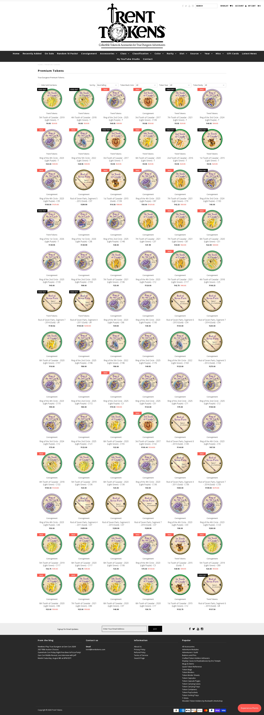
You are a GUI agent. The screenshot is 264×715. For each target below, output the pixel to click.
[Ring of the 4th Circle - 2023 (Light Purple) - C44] (52, 503)
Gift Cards (233, 53)
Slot (182, 53)
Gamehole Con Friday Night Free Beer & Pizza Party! (59, 652)
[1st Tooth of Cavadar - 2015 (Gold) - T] (180, 544)
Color (158, 53)
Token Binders (188, 672)
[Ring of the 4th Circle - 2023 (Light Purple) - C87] (148, 180)
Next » (131, 561)
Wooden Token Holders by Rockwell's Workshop (202, 701)
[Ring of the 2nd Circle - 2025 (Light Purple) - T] (116, 99)
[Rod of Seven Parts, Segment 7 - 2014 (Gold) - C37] (148, 503)
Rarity (170, 53)
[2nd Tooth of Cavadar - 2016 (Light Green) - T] (180, 139)
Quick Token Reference (192, 666)
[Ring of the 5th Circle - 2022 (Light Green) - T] (84, 139)
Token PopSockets (190, 692)
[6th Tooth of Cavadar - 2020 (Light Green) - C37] (116, 584)
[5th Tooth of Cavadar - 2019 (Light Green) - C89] (212, 544)
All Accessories (188, 646)
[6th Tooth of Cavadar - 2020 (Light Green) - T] (148, 139)
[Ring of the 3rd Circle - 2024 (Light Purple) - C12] (52, 422)
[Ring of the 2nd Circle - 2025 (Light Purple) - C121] (84, 422)
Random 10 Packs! (67, 53)
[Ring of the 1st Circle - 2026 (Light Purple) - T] (52, 220)
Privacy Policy (139, 649)
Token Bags (187, 669)
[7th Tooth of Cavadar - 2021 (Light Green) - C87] (180, 220)
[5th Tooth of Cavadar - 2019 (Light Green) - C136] (84, 463)
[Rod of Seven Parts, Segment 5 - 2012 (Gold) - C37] (84, 180)
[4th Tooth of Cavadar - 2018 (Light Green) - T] (84, 99)
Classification (140, 53)
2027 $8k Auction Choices (48, 649)
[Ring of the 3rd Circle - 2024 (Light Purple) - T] (212, 99)
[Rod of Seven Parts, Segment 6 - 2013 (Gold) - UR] (212, 584)
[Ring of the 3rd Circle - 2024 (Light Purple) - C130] (212, 180)
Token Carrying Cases (191, 684)
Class (123, 53)
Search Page (139, 658)
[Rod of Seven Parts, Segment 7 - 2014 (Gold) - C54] (212, 301)
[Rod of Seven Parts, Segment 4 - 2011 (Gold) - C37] (84, 503)
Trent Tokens (57, 710)
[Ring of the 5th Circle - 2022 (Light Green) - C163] (180, 341)
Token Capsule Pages (191, 681)
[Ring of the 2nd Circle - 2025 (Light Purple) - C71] (180, 382)
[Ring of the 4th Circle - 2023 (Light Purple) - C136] (148, 463)
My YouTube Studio (128, 59)
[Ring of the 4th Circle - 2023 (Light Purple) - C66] (116, 301)
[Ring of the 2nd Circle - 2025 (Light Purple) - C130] (52, 261)
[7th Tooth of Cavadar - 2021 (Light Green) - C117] (180, 261)
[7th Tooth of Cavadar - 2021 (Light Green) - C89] (84, 584)
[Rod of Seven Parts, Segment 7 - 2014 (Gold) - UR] (52, 301)
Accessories (107, 53)
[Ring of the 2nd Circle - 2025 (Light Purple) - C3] (116, 382)
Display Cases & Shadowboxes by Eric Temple (201, 661)
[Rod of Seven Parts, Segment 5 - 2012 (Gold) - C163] (212, 341)
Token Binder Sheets (191, 675)
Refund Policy (139, 652)
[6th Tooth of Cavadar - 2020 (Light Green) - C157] (52, 341)
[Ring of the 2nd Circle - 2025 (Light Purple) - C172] (84, 382)
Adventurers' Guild (190, 652)
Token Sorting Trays (190, 695)
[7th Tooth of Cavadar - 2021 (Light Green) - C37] (148, 220)
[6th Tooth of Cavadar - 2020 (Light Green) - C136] (116, 463)
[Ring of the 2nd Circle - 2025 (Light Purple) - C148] (116, 220)
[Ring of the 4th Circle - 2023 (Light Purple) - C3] (148, 544)
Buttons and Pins (189, 655)
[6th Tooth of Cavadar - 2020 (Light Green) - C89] (52, 584)
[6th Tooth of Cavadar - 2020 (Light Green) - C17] (148, 584)
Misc (218, 53)
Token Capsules (189, 678)
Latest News (249, 53)
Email (88, 646)
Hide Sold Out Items (49, 85)
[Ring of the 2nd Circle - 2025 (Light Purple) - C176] (148, 341)
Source (194, 53)
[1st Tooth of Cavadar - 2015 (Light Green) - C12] (180, 584)
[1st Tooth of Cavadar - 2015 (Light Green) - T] (212, 139)
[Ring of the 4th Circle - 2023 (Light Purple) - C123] (212, 503)
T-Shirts (185, 698)
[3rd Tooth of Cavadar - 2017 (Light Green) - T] (116, 139)
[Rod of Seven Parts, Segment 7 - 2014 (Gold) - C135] (212, 463)
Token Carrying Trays (191, 686)
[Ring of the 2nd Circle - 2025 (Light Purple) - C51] (148, 382)
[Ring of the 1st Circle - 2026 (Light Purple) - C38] (84, 220)
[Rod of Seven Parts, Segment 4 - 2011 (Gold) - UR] (84, 301)
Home (16, 53)
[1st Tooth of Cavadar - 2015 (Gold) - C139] (116, 180)
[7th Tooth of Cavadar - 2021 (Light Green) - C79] (180, 180)
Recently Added (32, 53)
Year (207, 53)
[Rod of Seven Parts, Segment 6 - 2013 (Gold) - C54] (180, 301)
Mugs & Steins (188, 664)
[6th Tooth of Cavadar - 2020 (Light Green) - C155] (116, 422)
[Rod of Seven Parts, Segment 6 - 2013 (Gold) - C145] (180, 422)
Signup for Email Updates (67, 629)
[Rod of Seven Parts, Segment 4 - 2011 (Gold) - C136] (180, 463)
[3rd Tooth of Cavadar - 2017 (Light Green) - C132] (148, 422)
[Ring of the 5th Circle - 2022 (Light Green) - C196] (116, 341)
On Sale (49, 53)
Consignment (89, 53)
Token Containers (189, 689)
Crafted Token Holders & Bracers (196, 658)
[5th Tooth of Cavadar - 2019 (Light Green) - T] (52, 99)
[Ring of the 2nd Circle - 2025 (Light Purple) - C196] (84, 341)
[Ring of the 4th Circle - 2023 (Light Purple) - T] (52, 139)
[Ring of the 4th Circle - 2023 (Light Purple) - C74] (212, 422)
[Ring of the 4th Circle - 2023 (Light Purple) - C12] (148, 261)
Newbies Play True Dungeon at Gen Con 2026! (57, 646)
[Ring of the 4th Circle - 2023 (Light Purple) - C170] (52, 382)
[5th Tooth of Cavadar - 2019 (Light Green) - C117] (52, 544)
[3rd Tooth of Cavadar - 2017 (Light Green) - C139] (148, 99)
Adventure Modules (190, 649)
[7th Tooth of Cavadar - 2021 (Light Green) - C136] (116, 261)
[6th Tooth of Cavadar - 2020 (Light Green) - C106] (116, 544)
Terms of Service (141, 655)
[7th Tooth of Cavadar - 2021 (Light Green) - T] (180, 99)
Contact (148, 59)
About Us (138, 646)
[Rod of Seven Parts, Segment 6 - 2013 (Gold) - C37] (116, 503)
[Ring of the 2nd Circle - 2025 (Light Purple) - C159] (84, 261)
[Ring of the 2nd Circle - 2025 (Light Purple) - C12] (212, 382)
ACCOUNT (239, 6)
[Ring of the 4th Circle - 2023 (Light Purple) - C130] (148, 301)
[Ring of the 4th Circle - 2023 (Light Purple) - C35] (52, 180)
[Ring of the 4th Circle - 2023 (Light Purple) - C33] (180, 503)
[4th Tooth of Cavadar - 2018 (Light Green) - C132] (52, 463)
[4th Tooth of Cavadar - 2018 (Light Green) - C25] (212, 261)
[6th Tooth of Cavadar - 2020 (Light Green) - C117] (84, 544)
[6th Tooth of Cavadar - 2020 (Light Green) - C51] (212, 220)
